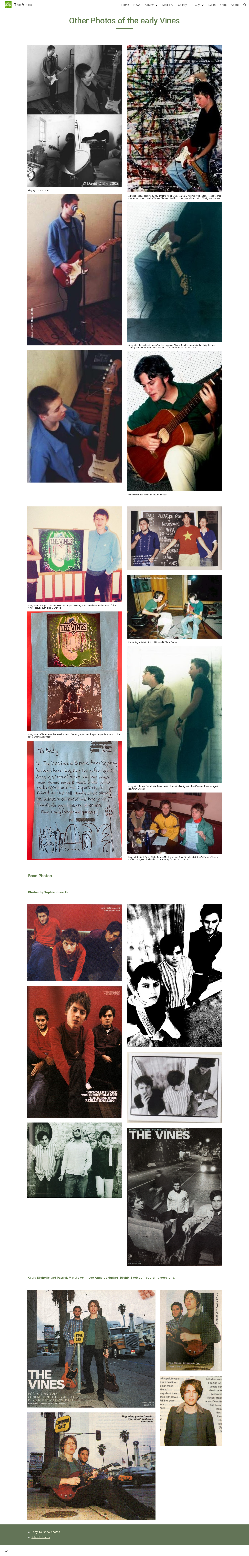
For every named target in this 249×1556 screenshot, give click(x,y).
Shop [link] (223, 5)
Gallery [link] (182, 5)
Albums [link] (149, 5)
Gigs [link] (197, 5)
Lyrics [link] (212, 5)
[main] (124, 22)
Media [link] (166, 5)
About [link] (235, 5)
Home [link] (125, 5)
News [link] (136, 5)
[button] (245, 5)
